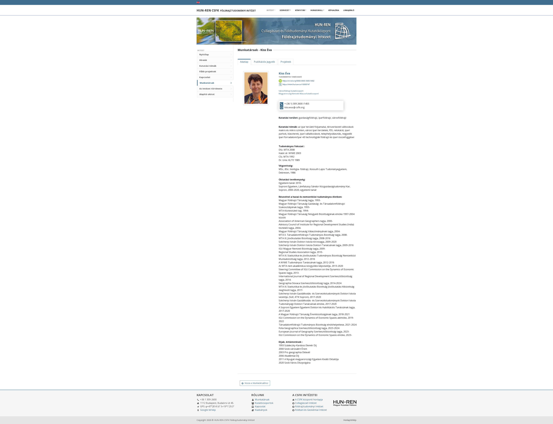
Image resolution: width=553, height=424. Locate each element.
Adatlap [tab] (244, 61)
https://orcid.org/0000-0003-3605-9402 (298, 81)
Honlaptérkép (349, 420)
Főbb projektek (207, 71)
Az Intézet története (210, 88)
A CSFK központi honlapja (309, 399)
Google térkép (208, 409)
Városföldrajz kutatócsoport (291, 91)
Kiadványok (261, 409)
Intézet (270, 10)
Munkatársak (207, 82)
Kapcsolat (204, 77)
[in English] (198, 2)
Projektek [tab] (286, 61)
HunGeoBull (316, 10)
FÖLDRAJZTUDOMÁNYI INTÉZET (226, 10)
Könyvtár (300, 10)
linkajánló (348, 10)
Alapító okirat (207, 94)
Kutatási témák (207, 65)
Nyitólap (204, 54)
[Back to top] (548, 419)
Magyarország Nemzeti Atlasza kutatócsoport (299, 93)
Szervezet (284, 10)
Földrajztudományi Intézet (309, 406)
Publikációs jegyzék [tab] (264, 61)
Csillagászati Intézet (306, 403)
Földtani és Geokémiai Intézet (311, 409)
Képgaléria (333, 10)
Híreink (203, 60)
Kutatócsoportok (264, 403)
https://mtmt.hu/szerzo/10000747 (296, 84)
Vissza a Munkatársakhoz (255, 383)
